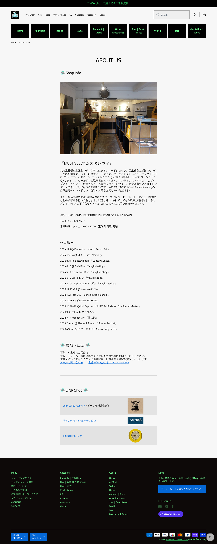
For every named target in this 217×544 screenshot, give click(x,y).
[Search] (156, 15)
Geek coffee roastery (74, 405)
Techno (112, 486)
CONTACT (15, 506)
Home (112, 478)
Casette (64, 498)
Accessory (65, 502)
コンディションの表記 (22, 482)
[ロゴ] (15, 15)
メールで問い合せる (71, 362)
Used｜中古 (66, 486)
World (112, 506)
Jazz (111, 510)
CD (61, 494)
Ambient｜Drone (117, 494)
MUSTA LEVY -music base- (177, 539)
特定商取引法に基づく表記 (24, 494)
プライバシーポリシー (22, 498)
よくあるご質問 (19, 490)
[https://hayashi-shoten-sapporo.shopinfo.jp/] (135, 420)
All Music (113, 482)
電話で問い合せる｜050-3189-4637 (108, 362)
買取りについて (19, 486)
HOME (13, 42)
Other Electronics (117, 498)
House (112, 490)
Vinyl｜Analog (66, 490)
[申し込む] (202, 489)
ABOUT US (16, 502)
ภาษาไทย (36, 538)
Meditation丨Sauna (118, 514)
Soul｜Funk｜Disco (118, 502)
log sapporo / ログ (72, 436)
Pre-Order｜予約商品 (70, 478)
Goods (63, 506)
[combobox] (172, 15)
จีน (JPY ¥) (18, 538)
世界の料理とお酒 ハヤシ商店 (79, 421)
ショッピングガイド (21, 478)
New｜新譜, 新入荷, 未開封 (73, 482)
